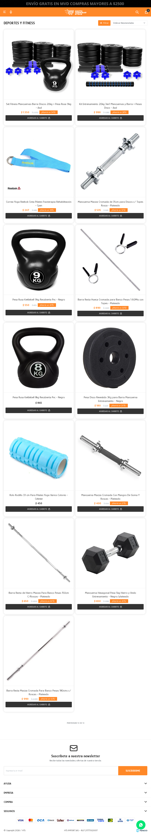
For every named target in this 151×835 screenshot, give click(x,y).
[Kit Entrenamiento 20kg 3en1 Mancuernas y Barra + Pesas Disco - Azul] (110, 64)
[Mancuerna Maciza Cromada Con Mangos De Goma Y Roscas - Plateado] (110, 455)
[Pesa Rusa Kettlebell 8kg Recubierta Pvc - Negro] (39, 358)
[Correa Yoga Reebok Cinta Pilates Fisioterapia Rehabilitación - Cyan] (39, 162)
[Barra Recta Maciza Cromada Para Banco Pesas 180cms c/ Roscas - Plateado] (39, 651)
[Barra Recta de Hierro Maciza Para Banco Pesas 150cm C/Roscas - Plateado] (39, 553)
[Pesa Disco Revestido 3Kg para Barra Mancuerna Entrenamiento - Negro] (110, 358)
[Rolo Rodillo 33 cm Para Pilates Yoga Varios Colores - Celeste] (39, 455)
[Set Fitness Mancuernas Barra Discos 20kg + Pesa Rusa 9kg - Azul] (39, 64)
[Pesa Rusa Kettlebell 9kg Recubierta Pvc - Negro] (39, 260)
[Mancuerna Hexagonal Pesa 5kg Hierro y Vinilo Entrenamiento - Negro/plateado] (110, 553)
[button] (137, 12)
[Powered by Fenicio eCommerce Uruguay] (141, 830)
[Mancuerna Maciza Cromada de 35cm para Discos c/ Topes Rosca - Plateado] (110, 162)
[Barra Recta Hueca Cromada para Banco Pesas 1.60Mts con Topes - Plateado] (110, 260)
